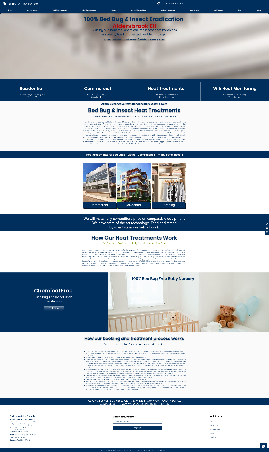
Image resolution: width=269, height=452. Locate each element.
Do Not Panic (215, 425)
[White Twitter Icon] (267, 224)
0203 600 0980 (20, 437)
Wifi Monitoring (215, 429)
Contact (213, 438)
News (212, 433)
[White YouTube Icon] (267, 228)
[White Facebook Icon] (267, 220)
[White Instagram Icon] (267, 232)
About (212, 421)
